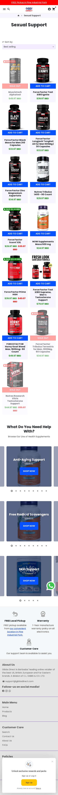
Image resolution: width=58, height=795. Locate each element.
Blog (4, 715)
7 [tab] (38, 491)
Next (53, 466)
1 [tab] (12, 491)
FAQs (5, 745)
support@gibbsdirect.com (17, 681)
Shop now (29, 471)
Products (7, 711)
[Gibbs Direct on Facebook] (3, 691)
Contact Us (8, 736)
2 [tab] (16, 491)
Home (5, 707)
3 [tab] (20, 491)
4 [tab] (25, 491)
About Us (7, 740)
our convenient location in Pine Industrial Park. (16, 632)
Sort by (7, 42)
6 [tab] (33, 491)
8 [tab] (42, 491)
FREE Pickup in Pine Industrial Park (29, 2)
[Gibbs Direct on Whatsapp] (10, 691)
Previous (4, 466)
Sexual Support (32, 15)
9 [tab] (46, 491)
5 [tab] (29, 491)
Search (6, 732)
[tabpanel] (29, 466)
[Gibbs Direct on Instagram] (6, 691)
